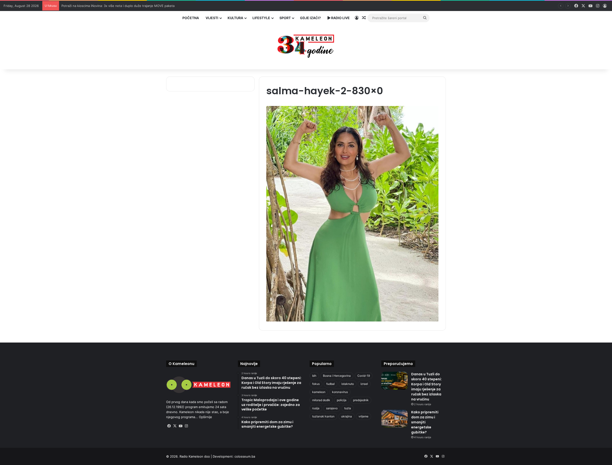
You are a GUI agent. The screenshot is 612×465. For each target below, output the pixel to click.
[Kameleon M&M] (306, 45)
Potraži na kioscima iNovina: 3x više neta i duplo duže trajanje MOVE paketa (118, 6)
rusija (315, 408)
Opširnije (205, 417)
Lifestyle (261, 18)
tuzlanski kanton (323, 416)
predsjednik (361, 400)
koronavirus (340, 392)
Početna (190, 18)
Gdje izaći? (310, 18)
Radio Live (340, 18)
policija (341, 400)
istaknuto (347, 384)
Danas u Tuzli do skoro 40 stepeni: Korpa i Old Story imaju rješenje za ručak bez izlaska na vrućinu (426, 387)
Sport (285, 18)
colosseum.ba (245, 456)
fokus (316, 384)
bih (314, 375)
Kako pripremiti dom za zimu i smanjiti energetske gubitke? (424, 422)
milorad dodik (321, 400)
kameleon (318, 392)
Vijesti (212, 18)
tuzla (347, 408)
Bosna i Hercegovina (337, 375)
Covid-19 (363, 375)
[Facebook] (169, 426)
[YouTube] (180, 426)
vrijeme (363, 416)
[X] (175, 426)
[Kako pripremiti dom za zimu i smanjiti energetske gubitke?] (394, 419)
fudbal (330, 384)
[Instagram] (186, 426)
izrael (364, 384)
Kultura (235, 18)
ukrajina (346, 416)
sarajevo (332, 408)
